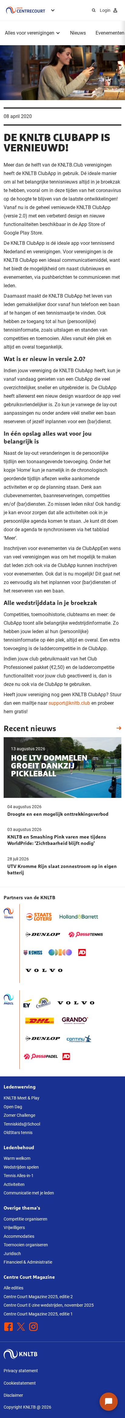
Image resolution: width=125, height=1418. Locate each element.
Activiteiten (14, 1184)
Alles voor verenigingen (29, 33)
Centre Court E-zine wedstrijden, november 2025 (49, 1305)
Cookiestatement (20, 1383)
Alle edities (13, 1287)
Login (105, 10)
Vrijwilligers (14, 1227)
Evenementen (110, 33)
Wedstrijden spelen (21, 1167)
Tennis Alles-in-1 (19, 1175)
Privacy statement (21, 1370)
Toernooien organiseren (26, 1244)
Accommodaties (19, 1236)
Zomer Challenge (19, 1115)
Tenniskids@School (22, 1124)
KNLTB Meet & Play (21, 1098)
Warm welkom (17, 1158)
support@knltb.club (68, 703)
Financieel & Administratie (28, 1262)
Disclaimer (13, 1395)
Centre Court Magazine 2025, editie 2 (38, 1296)
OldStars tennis (18, 1132)
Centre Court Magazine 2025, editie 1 (38, 1314)
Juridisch (12, 1253)
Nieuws (78, 33)
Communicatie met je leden (29, 1192)
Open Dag (13, 1106)
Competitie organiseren (25, 1219)
